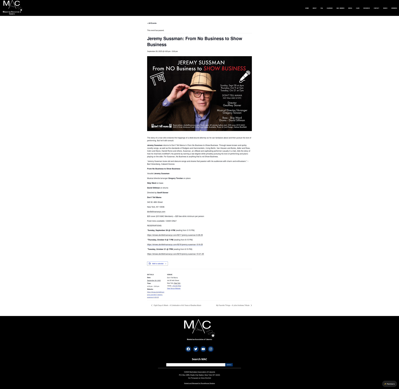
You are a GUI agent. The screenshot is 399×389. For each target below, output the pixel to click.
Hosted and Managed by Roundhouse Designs (199, 383)
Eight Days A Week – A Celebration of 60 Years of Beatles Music (177, 305)
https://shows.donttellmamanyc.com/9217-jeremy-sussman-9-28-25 (175, 235)
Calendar (329, 7)
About (314, 7)
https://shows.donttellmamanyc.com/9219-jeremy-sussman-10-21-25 (175, 253)
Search (385, 7)
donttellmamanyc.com (156, 211)
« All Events (151, 23)
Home (307, 7)
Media (350, 7)
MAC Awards (340, 7)
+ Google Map (176, 286)
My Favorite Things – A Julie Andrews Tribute (233, 305)
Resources (366, 7)
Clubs (357, 7)
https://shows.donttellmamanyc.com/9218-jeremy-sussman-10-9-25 (175, 244)
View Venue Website (173, 288)
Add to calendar (158, 264)
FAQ (322, 7)
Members (394, 7)
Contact (376, 7)
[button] (389, 384)
